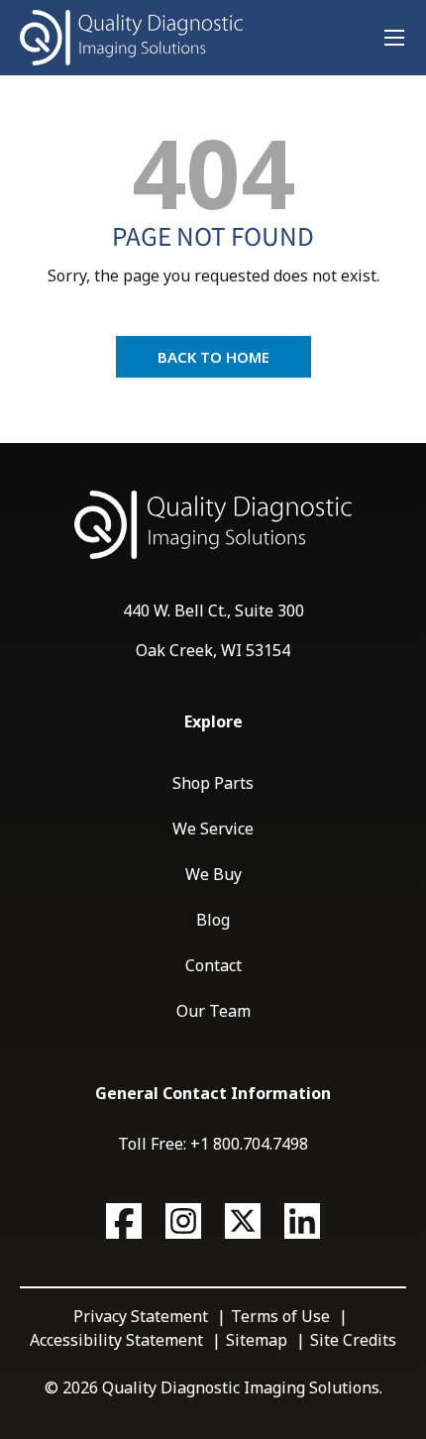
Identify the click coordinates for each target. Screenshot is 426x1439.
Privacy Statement (140, 1316)
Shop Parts (213, 783)
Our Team (213, 1011)
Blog (213, 920)
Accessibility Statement (116, 1340)
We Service (213, 828)
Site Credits (353, 1340)
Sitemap (256, 1340)
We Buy (213, 874)
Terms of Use (280, 1316)
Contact (213, 965)
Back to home (213, 357)
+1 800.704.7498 (249, 1144)
